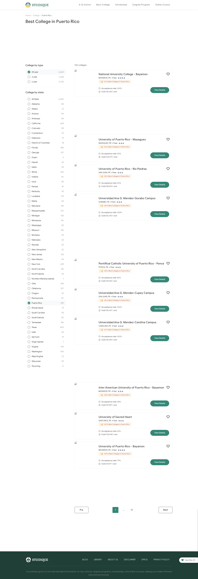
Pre (81, 510)
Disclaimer (130, 560)
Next (165, 510)
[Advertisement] (99, 44)
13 (132, 510)
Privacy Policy (162, 560)
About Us (113, 560)
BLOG (85, 560)
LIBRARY (98, 560)
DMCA (144, 560)
